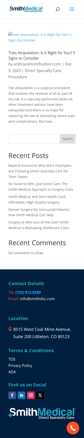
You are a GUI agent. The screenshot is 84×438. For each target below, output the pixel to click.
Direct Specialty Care (43, 70)
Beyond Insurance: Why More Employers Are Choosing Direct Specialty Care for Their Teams (40, 171)
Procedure (17, 76)
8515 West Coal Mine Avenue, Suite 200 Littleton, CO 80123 (42, 332)
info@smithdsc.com (37, 298)
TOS (11, 359)
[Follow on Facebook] (12, 395)
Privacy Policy (20, 365)
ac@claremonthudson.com (37, 64)
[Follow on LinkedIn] (21, 395)
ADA (12, 371)
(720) (28, 292)
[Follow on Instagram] (31, 395)
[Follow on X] (40, 395)
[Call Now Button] (72, 428)
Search (67, 138)
